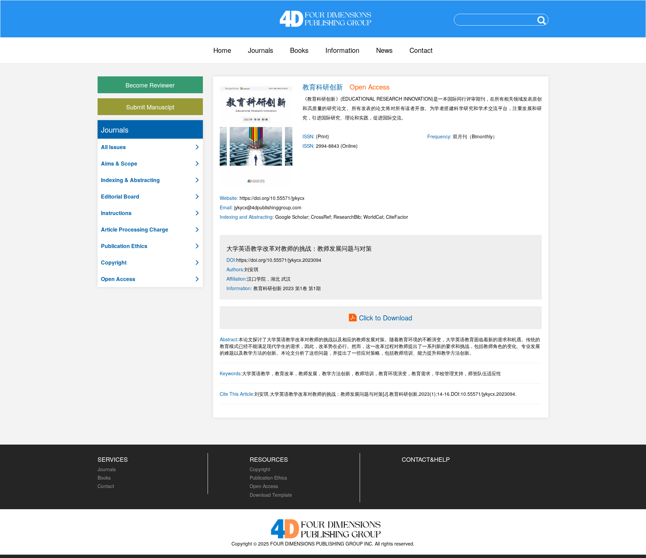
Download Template (271, 494)
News (384, 50)
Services (113, 459)
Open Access (264, 486)
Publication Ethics (268, 477)
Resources (269, 459)
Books (299, 50)
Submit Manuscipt (150, 106)
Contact (421, 50)
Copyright (260, 469)
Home (222, 50)
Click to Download (385, 317)
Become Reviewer (150, 84)
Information (342, 50)
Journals (260, 50)
